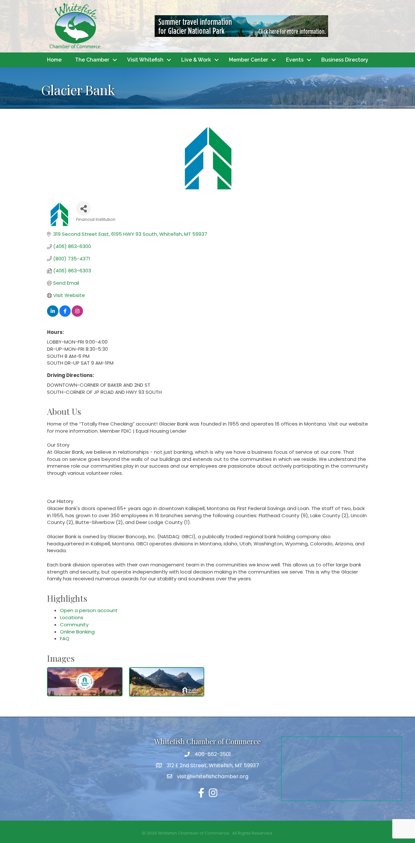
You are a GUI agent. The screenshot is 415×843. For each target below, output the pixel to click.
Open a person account (89, 610)
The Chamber (92, 60)
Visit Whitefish (145, 60)
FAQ (64, 638)
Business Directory (344, 60)
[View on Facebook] (65, 315)
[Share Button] (83, 208)
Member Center (248, 60)
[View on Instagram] (77, 315)
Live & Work (196, 60)
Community (74, 624)
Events (294, 60)
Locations (71, 617)
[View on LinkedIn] (52, 315)
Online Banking (77, 631)
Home (54, 60)
